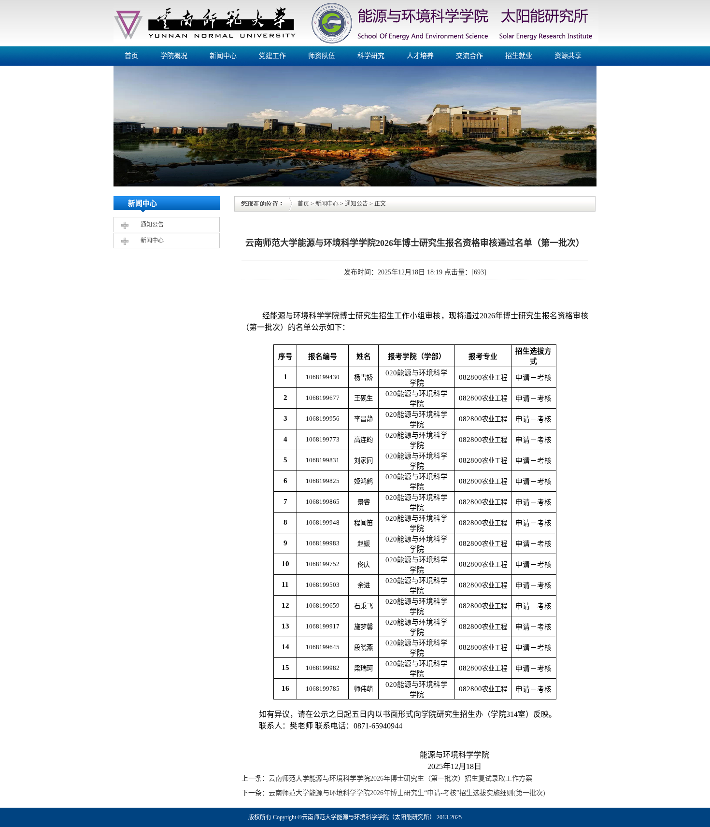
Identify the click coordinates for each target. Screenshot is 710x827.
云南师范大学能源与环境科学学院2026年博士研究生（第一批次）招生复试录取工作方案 (400, 778)
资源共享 (568, 55)
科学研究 (370, 55)
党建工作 (272, 55)
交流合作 (469, 55)
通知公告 (152, 224)
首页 (131, 55)
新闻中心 (223, 55)
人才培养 (420, 55)
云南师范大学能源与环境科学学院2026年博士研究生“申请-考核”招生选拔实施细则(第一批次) (407, 793)
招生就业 (518, 55)
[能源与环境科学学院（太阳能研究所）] (356, 44)
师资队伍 (321, 55)
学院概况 (173, 55)
